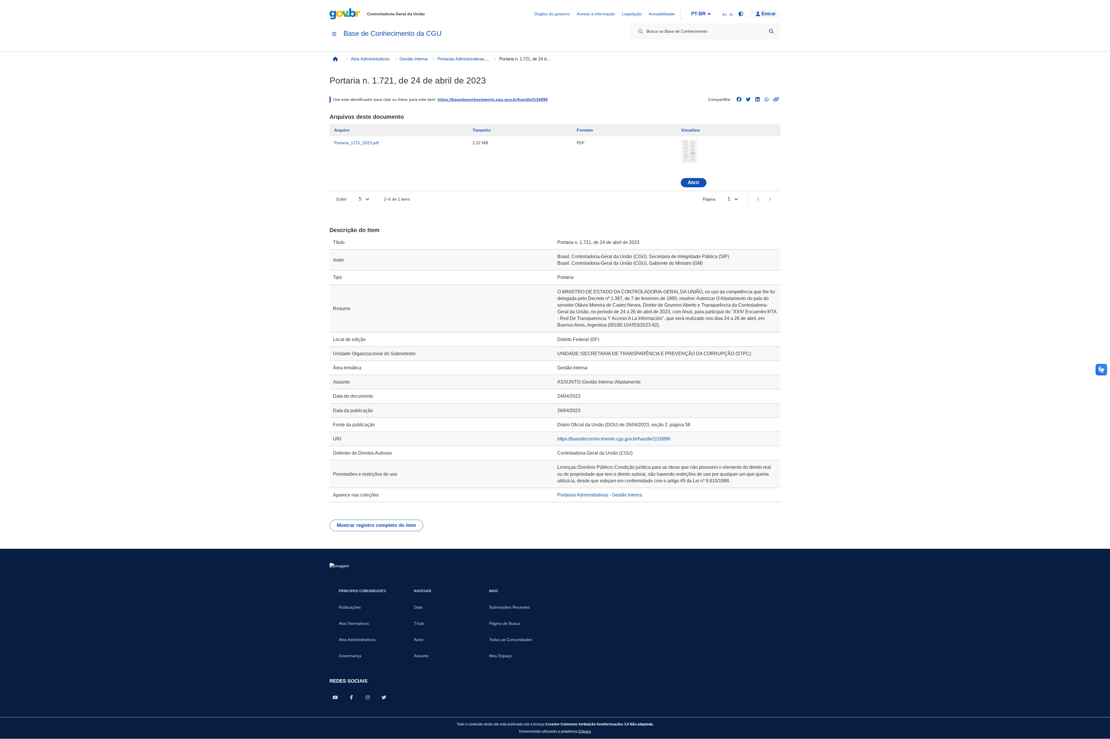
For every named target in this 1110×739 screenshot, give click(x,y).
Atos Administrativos (370, 58)
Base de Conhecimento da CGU (392, 33)
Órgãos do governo (552, 14)
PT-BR (698, 13)
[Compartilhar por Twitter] (384, 697)
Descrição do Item (355, 230)
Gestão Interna (413, 58)
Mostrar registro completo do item (376, 525)
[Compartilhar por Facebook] (351, 697)
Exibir (341, 199)
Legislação (632, 14)
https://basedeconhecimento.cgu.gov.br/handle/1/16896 (493, 99)
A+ (724, 14)
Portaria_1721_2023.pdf (356, 142)
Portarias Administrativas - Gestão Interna (463, 58)
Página (709, 199)
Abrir (694, 182)
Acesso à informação (596, 14)
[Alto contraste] (740, 13)
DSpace (584, 731)
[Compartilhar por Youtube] (335, 697)
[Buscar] (771, 31)
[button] (765, 13)
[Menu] (334, 33)
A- (732, 14)
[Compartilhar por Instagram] (367, 697)
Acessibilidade (662, 14)
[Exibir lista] (367, 199)
